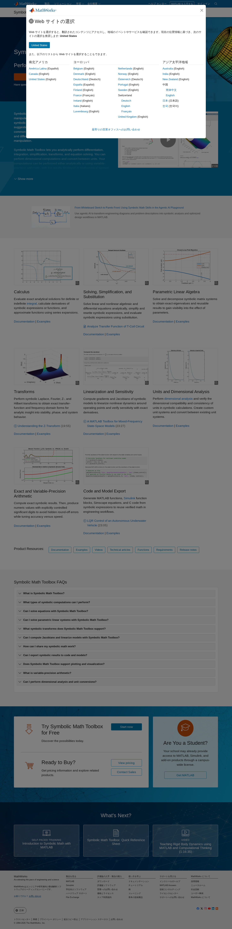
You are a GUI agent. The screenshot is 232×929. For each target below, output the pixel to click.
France (77, 95)
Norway (122, 73)
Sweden (122, 90)
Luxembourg (80, 111)
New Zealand (170, 79)
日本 (165, 100)
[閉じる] (202, 10)
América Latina (38, 68)
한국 (165, 106)
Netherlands (125, 68)
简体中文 (171, 90)
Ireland (77, 100)
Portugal (123, 84)
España (77, 84)
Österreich (124, 79)
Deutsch (126, 100)
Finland (77, 90)
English (125, 106)
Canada (33, 73)
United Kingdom (127, 116)
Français (126, 111)
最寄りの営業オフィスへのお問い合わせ (116, 129)
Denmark (78, 73)
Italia (76, 106)
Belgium (78, 68)
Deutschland (80, 79)
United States (37, 79)
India (165, 73)
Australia (168, 68)
